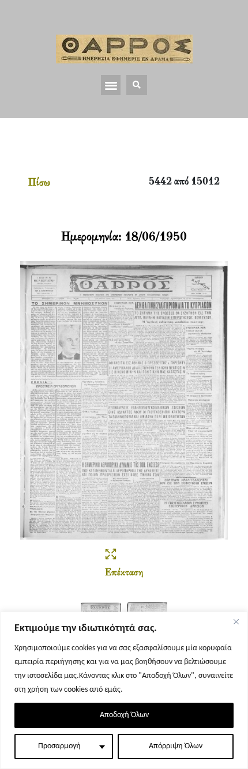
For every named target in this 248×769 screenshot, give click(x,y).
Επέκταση (124, 573)
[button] (111, 85)
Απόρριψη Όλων (175, 746)
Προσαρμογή (59, 746)
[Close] (236, 621)
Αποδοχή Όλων (124, 715)
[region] (124, 690)
